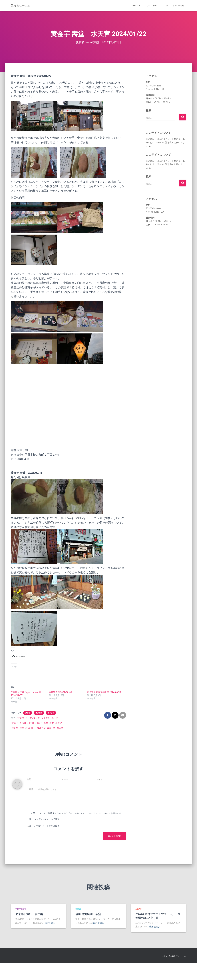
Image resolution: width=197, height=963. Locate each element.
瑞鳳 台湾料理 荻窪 (88, 914)
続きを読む (50, 922)
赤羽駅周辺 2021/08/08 (60, 692)
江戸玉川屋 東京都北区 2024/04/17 (104, 692)
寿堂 (51, 723)
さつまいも (22, 718)
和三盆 (31, 723)
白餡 (27, 728)
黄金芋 (60, 728)
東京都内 (39, 713)
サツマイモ (34, 718)
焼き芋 (15, 728)
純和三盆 (41, 728)
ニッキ (55, 718)
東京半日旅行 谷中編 (29, 914)
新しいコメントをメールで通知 (44, 819)
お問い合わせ (178, 5)
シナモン (45, 718)
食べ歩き (51, 713)
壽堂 (46, 723)
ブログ (165, 5)
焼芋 (22, 728)
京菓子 (15, 723)
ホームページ (136, 5)
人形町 (23, 723)
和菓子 (39, 723)
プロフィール (152, 5)
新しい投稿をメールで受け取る (44, 826)
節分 (33, 728)
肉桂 (49, 728)
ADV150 (139, 909)
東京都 (27, 713)
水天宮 (58, 723)
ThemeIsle (181, 956)
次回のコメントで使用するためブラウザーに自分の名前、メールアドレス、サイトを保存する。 (77, 813)
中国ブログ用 (20, 909)
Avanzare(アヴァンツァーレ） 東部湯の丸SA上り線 (158, 916)
